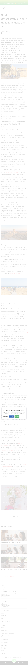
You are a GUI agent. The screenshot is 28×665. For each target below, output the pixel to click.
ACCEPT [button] (17, 416)
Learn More (5, 416)
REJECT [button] (11, 416)
